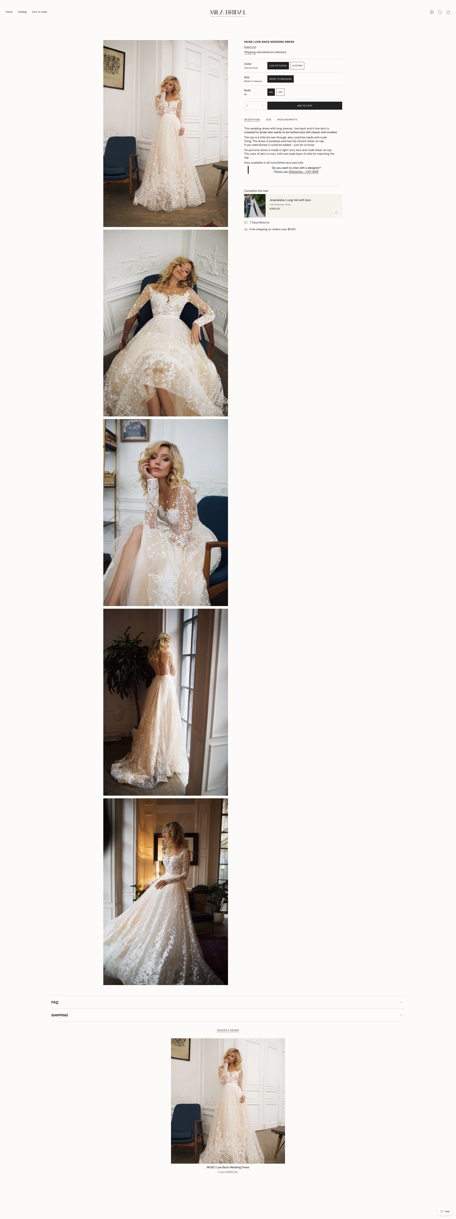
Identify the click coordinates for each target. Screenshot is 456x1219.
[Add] (336, 212)
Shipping (250, 52)
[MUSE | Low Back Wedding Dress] (228, 1101)
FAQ (54, 1002)
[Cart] (448, 12)
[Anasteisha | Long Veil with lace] (255, 206)
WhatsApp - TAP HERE (304, 171)
